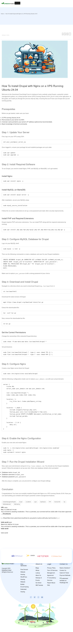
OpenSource (43, 501)
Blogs (37, 568)
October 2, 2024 (5, 35)
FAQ (48, 585)
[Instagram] (38, 597)
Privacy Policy (51, 568)
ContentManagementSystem (9, 501)
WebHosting (17, 504)
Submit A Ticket (64, 573)
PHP (50, 501)
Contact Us (63, 570)
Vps (64, 501)
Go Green (38, 583)
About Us (38, 575)
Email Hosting (24, 587)
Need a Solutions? (65, 568)
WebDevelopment (7, 504)
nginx (35, 501)
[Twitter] (34, 597)
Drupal (20, 501)
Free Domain (24, 569)
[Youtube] (42, 597)
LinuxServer (28, 501)
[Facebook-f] (30, 597)
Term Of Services (52, 570)
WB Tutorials (39, 585)
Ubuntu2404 (57, 501)
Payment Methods (65, 575)
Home (2, 13)
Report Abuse (51, 583)
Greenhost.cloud (6, 570)
